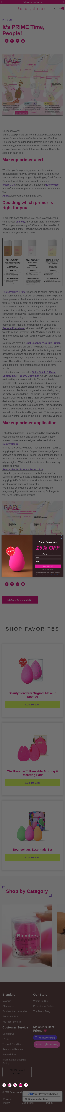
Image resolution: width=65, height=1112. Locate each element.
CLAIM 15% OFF (48, 566)
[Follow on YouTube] (20, 1085)
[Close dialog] (61, 537)
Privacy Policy (53, 574)
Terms (58, 574)
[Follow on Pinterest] (15, 1085)
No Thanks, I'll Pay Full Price (48, 569)
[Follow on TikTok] (26, 1085)
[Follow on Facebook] (4, 1085)
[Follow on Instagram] (9, 1085)
